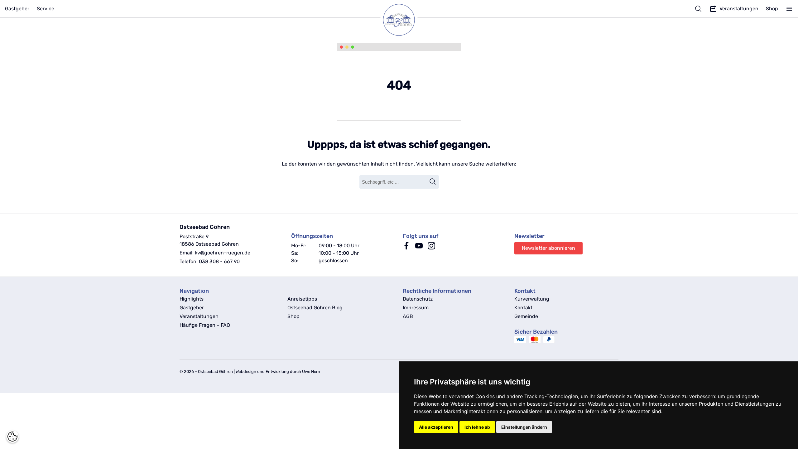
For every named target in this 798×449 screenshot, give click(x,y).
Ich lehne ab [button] (477, 427)
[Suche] (698, 8)
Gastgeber (17, 9)
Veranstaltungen (199, 316)
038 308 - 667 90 (219, 261)
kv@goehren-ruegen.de (222, 253)
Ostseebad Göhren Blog (315, 308)
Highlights (192, 299)
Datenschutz (418, 299)
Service (45, 9)
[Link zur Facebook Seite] (406, 248)
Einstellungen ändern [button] (524, 427)
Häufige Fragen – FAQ (205, 325)
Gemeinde (526, 316)
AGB (408, 316)
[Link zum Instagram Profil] (431, 248)
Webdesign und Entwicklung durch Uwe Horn (278, 371)
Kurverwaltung (531, 299)
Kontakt (523, 308)
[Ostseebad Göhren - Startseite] (399, 20)
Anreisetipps (302, 299)
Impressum (416, 308)
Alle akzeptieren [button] (436, 427)
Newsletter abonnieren (548, 248)
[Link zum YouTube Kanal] (419, 248)
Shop (772, 9)
